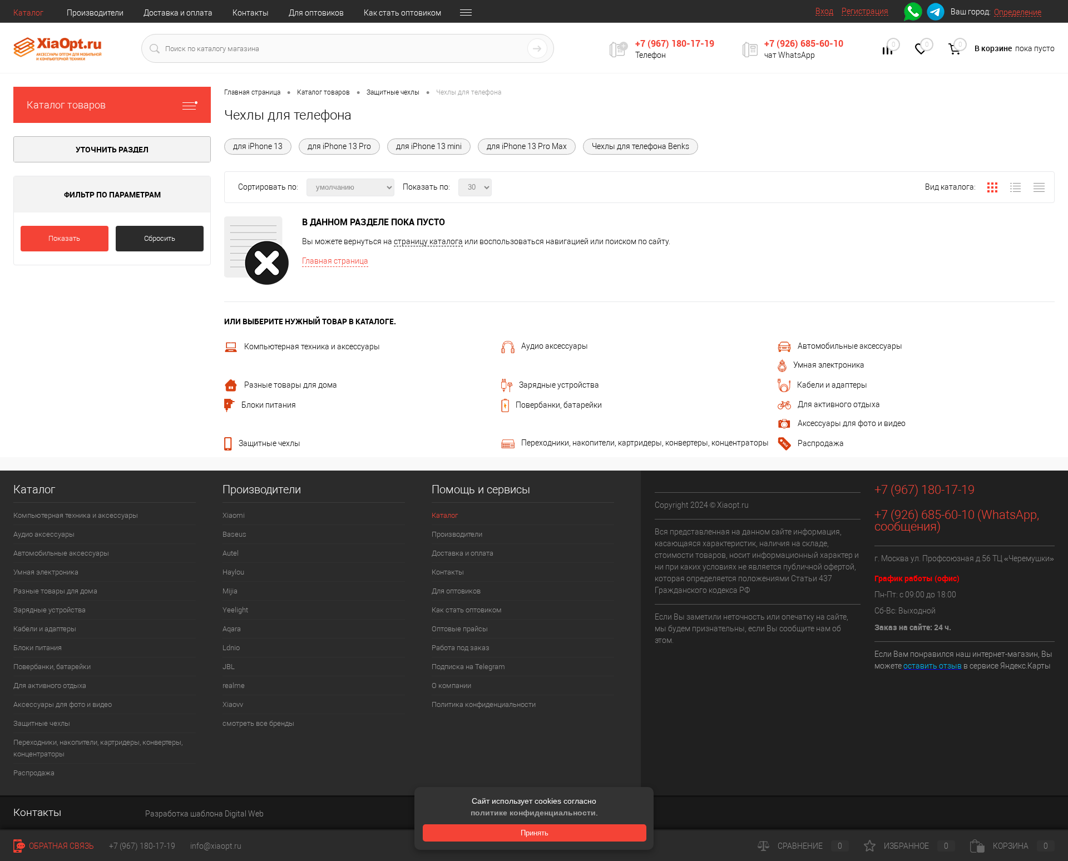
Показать (64, 238)
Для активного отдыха (839, 404)
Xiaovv (232, 704)
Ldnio (231, 648)
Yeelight (235, 610)
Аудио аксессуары (554, 346)
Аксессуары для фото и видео (852, 423)
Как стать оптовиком (402, 12)
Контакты (251, 12)
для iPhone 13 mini (429, 146)
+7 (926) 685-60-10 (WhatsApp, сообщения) (956, 520)
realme (233, 685)
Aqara (231, 629)
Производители (95, 12)
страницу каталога (428, 241)
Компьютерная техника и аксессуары (312, 346)
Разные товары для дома (290, 384)
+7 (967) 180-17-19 (674, 43)
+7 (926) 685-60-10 (803, 43)
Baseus (234, 534)
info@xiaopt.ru (215, 846)
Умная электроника (828, 364)
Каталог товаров (66, 105)
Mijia (230, 591)
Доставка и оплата (178, 12)
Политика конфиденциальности (484, 704)
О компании (451, 685)
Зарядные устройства (559, 384)
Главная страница (335, 260)
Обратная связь (60, 846)
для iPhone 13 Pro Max (527, 146)
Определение (1017, 12)
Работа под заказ (461, 648)
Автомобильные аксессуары (850, 346)
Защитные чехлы (269, 443)
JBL (228, 666)
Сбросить (159, 238)
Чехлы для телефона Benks (640, 146)
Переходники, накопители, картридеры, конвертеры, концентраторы (645, 442)
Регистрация (865, 11)
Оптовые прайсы (460, 629)
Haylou (233, 572)
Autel (230, 553)
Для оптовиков (316, 12)
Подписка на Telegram (468, 666)
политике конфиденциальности (533, 812)
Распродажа (821, 443)
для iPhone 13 (258, 146)
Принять (534, 833)
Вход (824, 11)
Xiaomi (233, 515)
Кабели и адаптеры (832, 384)
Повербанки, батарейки (559, 404)
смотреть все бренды (258, 723)
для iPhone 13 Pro (339, 146)
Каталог (28, 12)
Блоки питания (268, 404)
